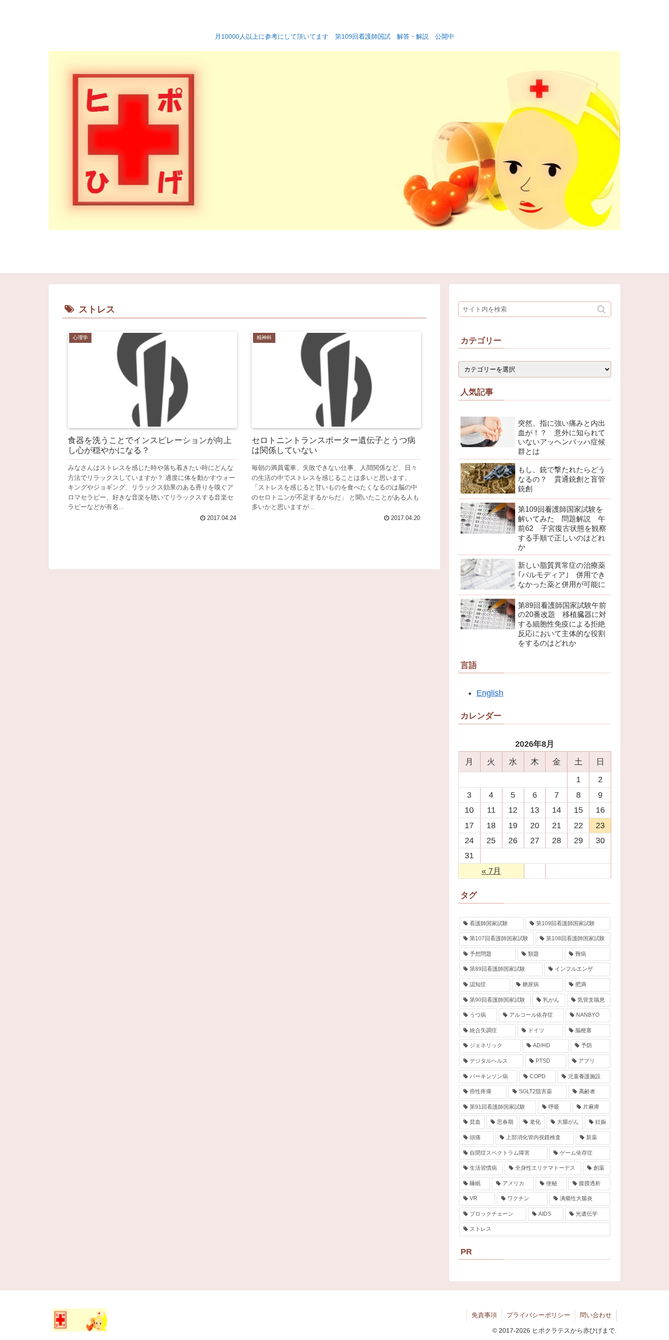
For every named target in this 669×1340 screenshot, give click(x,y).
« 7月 (491, 871)
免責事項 (484, 1315)
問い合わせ (596, 1315)
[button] (602, 309)
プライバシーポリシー (538, 1315)
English (489, 693)
